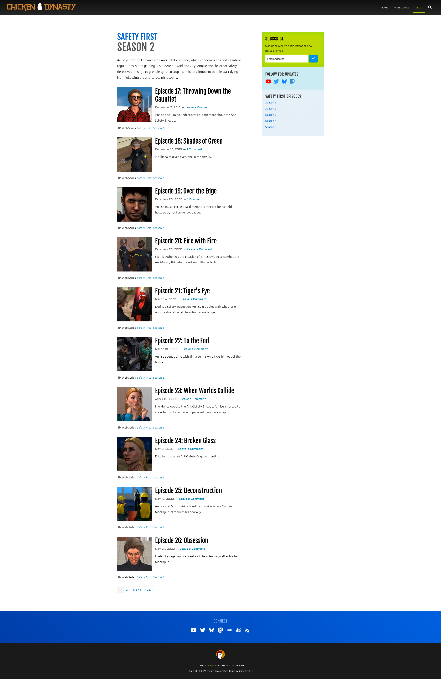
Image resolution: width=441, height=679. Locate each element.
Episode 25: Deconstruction (188, 490)
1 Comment (194, 149)
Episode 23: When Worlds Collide (194, 390)
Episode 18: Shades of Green (189, 141)
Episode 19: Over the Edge (186, 191)
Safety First (137, 37)
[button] (430, 7)
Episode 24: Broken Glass (185, 440)
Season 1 (270, 102)
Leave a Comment (198, 107)
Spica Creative (246, 670)
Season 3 (270, 114)
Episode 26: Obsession (181, 540)
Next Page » (143, 589)
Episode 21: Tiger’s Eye (182, 291)
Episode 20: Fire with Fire (186, 241)
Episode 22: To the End (182, 341)
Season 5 (270, 126)
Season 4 (270, 120)
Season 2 (158, 128)
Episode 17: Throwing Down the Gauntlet (193, 95)
